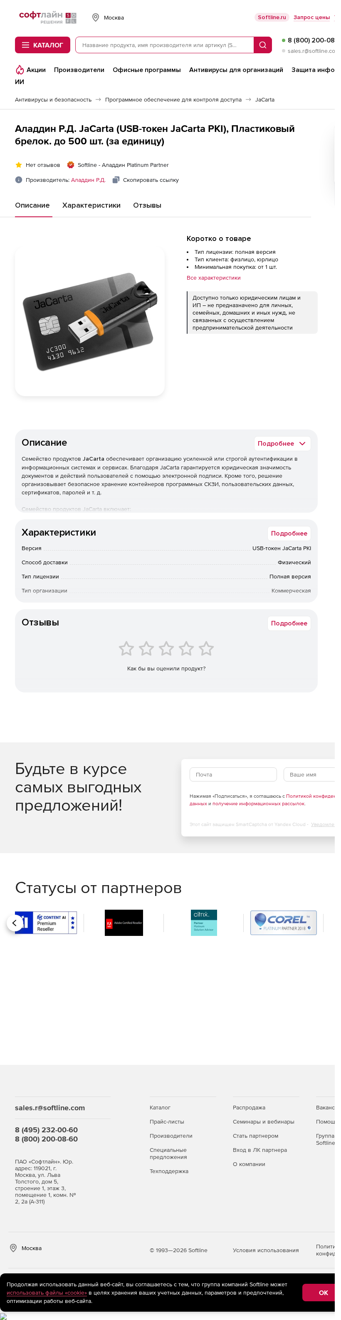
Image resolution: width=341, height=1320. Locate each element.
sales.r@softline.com (314, 50)
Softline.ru (272, 17)
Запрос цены (312, 17)
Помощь (327, 1121)
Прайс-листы (167, 1121)
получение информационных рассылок (258, 803)
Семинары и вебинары (263, 1121)
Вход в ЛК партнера (260, 1149)
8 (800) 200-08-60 (46, 1138)
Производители (171, 1135)
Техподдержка (169, 1171)
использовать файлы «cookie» (47, 1292)
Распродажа (249, 1107)
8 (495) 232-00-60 (46, 1129)
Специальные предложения (168, 1153)
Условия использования (266, 1250)
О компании (249, 1164)
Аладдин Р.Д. (88, 179)
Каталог (160, 1107)
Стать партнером (255, 1135)
